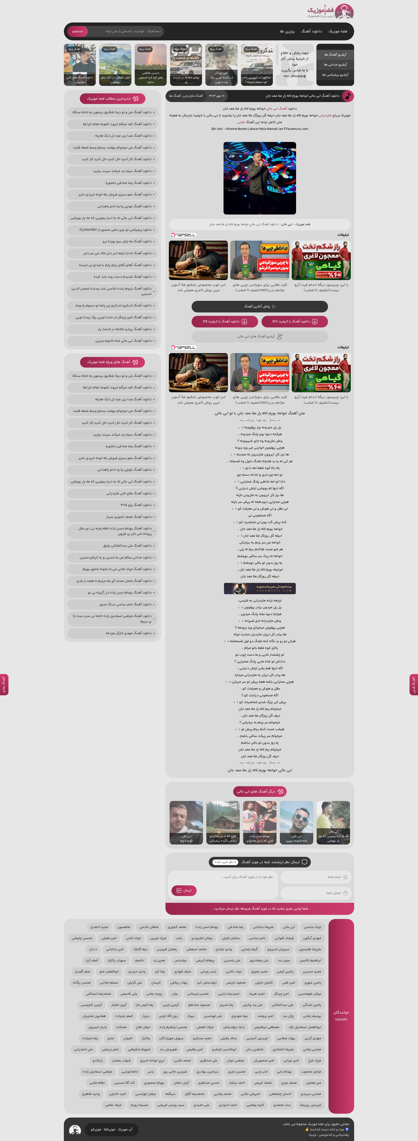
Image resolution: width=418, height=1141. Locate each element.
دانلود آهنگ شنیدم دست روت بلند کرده (123, 277)
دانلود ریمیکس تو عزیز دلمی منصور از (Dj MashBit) (115, 230)
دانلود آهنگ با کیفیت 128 (221, 321)
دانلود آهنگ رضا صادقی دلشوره (128, 183)
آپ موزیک (125, 1129)
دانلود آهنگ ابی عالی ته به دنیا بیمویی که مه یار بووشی (111, 218)
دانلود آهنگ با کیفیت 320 (291, 321)
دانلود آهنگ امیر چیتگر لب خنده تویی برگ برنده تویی (113, 317)
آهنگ (283, 108)
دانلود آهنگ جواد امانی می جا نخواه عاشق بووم (117, 569)
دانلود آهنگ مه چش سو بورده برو (127, 241)
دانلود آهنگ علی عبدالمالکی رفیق (127, 545)
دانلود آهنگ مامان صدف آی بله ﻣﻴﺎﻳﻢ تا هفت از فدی (114, 581)
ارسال (187, 890)
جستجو (77, 31)
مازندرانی (325, 115)
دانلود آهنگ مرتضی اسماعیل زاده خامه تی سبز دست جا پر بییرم (112, 619)
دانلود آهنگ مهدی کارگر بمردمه (129, 633)
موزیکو (96, 1129)
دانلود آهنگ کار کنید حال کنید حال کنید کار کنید (117, 159)
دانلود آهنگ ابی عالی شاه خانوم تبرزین (123, 341)
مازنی (241, 122)
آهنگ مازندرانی (193, 96)
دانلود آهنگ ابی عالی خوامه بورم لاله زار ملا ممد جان (303, 96)
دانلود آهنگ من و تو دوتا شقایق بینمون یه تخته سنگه (112, 112)
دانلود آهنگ (311, 32)
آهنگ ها (175, 96)
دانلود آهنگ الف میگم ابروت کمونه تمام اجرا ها (117, 124)
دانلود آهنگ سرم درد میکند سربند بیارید (122, 171)
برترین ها (287, 32)
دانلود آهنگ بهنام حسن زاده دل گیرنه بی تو (120, 592)
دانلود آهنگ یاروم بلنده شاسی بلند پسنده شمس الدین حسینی (111, 291)
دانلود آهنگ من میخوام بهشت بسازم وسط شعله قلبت (112, 147)
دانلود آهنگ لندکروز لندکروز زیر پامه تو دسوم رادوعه (113, 305)
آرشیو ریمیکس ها (335, 75)
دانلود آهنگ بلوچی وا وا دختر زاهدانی (124, 206)
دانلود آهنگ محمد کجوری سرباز (129, 517)
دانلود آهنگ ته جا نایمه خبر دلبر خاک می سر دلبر (117, 253)
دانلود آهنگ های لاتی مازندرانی (129, 493)
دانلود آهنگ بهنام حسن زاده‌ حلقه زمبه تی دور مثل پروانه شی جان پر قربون (115, 531)
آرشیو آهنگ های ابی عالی (256, 336)
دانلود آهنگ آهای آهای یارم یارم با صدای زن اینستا (115, 265)
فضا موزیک (330, 11)
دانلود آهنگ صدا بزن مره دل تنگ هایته (123, 136)
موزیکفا (109, 1129)
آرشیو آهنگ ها (335, 55)
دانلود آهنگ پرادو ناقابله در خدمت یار (125, 329)
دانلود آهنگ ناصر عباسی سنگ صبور (125, 604)
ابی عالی (272, 108)
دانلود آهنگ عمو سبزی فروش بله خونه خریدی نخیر (115, 194)
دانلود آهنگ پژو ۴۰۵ (136, 505)
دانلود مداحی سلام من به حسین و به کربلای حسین (116, 557)
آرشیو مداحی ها (335, 64)
